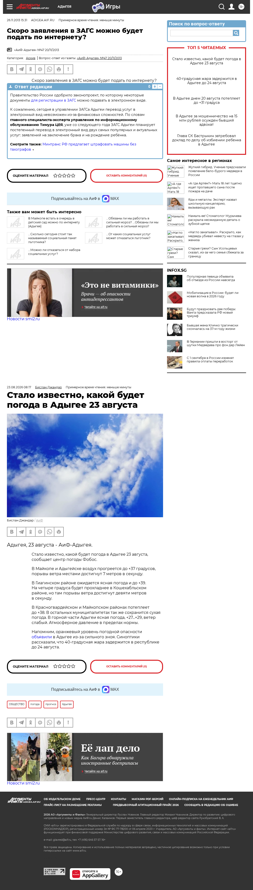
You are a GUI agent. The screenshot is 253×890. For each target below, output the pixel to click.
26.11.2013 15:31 (17, 20)
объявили (42, 637)
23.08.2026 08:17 (19, 387)
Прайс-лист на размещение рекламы (73, 805)
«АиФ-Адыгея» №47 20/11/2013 (99, 58)
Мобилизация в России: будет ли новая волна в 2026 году (212, 294)
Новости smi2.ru (23, 319)
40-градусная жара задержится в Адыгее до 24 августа (206, 81)
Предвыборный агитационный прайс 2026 (146, 805)
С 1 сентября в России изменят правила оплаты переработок (210, 359)
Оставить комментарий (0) (126, 175)
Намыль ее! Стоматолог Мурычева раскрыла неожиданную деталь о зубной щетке (214, 220)
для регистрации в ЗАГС (53, 100)
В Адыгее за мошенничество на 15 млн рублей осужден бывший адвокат (206, 120)
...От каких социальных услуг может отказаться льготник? (128, 236)
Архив (30, 58)
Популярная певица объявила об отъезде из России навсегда (211, 278)
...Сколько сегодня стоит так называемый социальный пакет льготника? (52, 238)
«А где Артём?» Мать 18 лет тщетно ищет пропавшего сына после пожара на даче (215, 187)
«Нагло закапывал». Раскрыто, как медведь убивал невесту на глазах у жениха (216, 236)
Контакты (118, 799)
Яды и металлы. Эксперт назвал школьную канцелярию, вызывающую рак (212, 203)
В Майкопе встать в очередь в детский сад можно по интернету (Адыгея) (54, 222)
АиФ (39, 520)
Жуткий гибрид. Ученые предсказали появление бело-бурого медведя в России (217, 171)
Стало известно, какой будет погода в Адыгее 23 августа (206, 61)
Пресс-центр (95, 799)
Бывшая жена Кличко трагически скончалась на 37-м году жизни (212, 327)
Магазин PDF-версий (147, 799)
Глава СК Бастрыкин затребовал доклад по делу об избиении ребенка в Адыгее (206, 140)
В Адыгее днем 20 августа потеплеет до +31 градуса (206, 100)
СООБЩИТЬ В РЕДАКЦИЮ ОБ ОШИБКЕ (211, 805)
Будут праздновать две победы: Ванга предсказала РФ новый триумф (211, 312)
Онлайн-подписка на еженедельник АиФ (201, 799)
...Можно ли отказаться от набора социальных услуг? (54, 252)
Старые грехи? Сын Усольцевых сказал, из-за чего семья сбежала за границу (216, 252)
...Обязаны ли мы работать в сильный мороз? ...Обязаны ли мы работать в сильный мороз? (132, 222)
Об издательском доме (62, 799)
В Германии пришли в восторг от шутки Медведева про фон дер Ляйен (216, 343)
